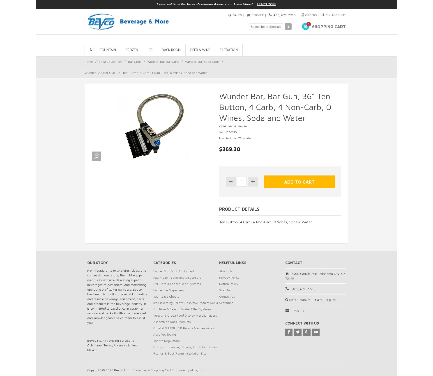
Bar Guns (134, 61)
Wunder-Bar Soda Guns (202, 61)
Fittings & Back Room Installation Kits (179, 353)
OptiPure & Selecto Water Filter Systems (182, 309)
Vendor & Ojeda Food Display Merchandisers (185, 315)
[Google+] (307, 332)
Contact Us (227, 296)
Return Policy (228, 284)
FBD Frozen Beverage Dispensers (177, 277)
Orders (310, 15)
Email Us (298, 311)
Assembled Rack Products (172, 322)
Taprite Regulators (166, 341)
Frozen (132, 50)
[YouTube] (316, 332)
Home (89, 61)
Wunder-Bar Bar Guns (163, 61)
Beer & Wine (200, 50)
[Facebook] (289, 332)
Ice (150, 50)
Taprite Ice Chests (166, 296)
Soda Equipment (110, 61)
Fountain (108, 50)
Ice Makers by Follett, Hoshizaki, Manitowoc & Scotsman (193, 303)
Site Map (225, 290)
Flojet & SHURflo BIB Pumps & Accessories (183, 328)
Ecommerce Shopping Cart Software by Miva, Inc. (168, 370)
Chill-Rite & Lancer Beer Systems (177, 284)
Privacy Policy (229, 277)
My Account (335, 15)
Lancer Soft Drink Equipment (173, 271)
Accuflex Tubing (164, 334)
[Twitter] (298, 332)
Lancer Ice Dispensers (169, 290)
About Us (225, 271)
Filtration (229, 50)
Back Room (171, 50)
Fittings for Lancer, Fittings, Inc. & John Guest (185, 347)
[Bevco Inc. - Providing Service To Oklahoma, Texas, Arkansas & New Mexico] (129, 21)
